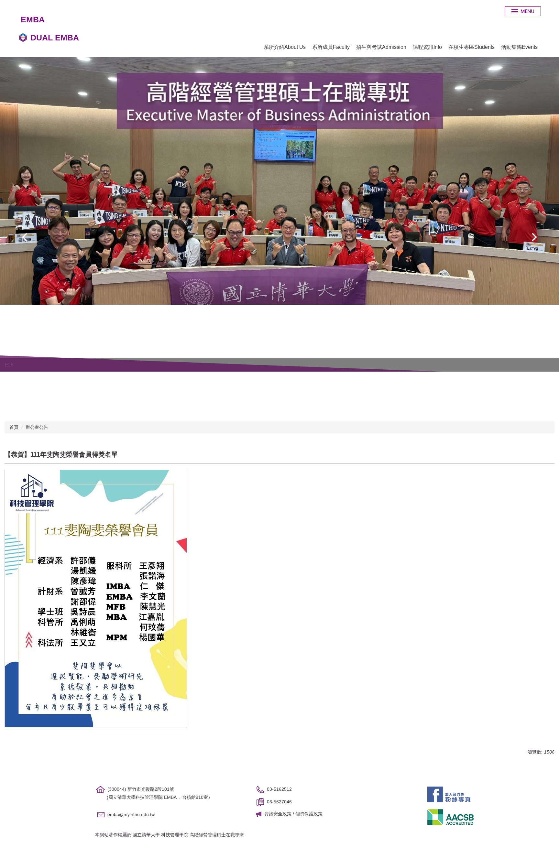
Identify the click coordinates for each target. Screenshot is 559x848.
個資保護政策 (309, 813)
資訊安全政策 (277, 813)
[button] (26, 237)
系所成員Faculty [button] (331, 47)
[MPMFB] (449, 794)
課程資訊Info (427, 47)
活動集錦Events (519, 47)
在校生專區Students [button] (471, 47)
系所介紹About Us (285, 47)
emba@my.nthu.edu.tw (131, 814)
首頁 (13, 427)
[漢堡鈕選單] (523, 11)
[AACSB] (450, 816)
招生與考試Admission (381, 47)
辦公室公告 (37, 427)
